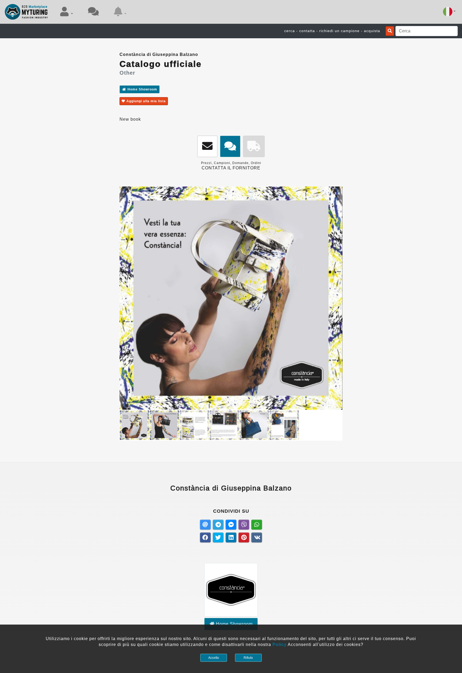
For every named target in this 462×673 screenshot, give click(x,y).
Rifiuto (248, 658)
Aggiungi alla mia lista (146, 101)
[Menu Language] (449, 11)
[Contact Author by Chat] (230, 146)
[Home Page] (26, 11)
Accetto (213, 658)
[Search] (390, 31)
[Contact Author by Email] (207, 146)
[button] (66, 12)
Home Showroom (142, 89)
